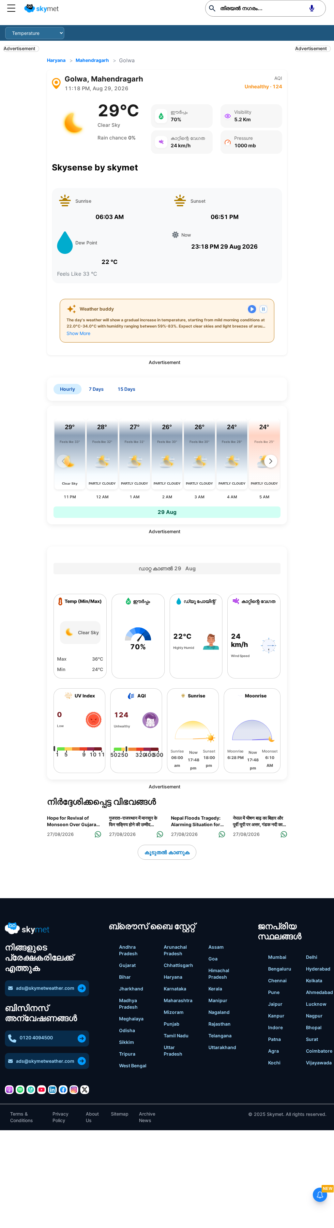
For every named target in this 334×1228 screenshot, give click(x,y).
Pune (274, 992)
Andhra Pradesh (128, 950)
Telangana (220, 1035)
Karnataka (175, 988)
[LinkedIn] (52, 1089)
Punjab (171, 1024)
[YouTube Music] (41, 1089)
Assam (216, 947)
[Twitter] (84, 1089)
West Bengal (132, 1065)
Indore (275, 1027)
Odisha (127, 1030)
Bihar (125, 977)
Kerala (215, 988)
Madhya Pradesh (128, 1004)
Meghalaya (131, 1018)
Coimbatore (319, 1051)
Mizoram (174, 1012)
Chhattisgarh (178, 965)
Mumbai (277, 957)
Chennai (277, 980)
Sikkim (126, 1042)
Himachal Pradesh (218, 974)
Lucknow (316, 1004)
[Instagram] (73, 1089)
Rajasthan (219, 1024)
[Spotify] (20, 1089)
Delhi (311, 957)
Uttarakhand (222, 1047)
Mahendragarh (92, 60)
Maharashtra (178, 1000)
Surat (312, 1039)
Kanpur (276, 1015)
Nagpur (314, 1015)
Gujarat (127, 965)
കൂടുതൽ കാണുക (167, 852)
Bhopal (314, 1027)
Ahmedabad (319, 992)
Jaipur (275, 1004)
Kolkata (314, 980)
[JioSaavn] (30, 1089)
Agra (273, 1051)
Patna (274, 1039)
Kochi (274, 1062)
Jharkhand (131, 988)
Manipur (217, 1000)
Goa (213, 958)
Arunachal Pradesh (175, 950)
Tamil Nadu (176, 1035)
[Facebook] (63, 1089)
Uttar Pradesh (173, 1051)
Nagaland (219, 1012)
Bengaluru (279, 969)
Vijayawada (319, 1062)
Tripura (127, 1054)
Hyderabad (318, 969)
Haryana (56, 60)
